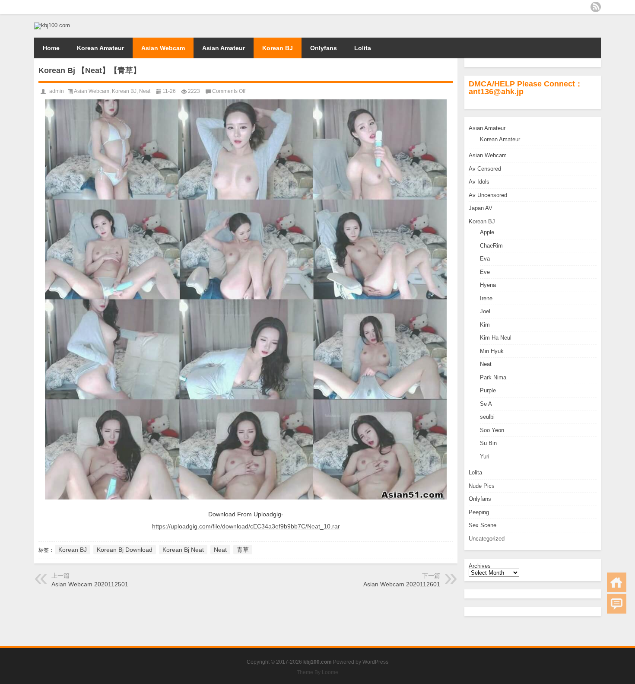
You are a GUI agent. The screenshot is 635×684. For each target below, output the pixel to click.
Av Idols (479, 181)
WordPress (375, 662)
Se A (486, 404)
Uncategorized (487, 538)
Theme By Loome (317, 672)
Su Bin (488, 443)
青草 (243, 549)
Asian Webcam (163, 48)
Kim (485, 324)
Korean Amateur (100, 48)
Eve (485, 272)
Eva (485, 258)
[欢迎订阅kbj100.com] (596, 7)
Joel (485, 311)
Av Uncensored (488, 195)
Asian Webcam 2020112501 (89, 584)
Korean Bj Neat (183, 549)
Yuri (484, 456)
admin (56, 91)
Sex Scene (482, 525)
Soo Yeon (492, 430)
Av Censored (485, 168)
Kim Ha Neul (495, 337)
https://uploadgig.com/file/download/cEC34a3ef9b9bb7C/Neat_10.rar (246, 526)
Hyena (488, 285)
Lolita (362, 48)
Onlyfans (323, 48)
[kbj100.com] (52, 25)
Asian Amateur (223, 48)
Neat (486, 364)
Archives (480, 566)
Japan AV (480, 208)
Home (51, 48)
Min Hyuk (492, 351)
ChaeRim (491, 245)
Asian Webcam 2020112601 (401, 584)
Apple (487, 232)
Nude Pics (482, 486)
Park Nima (493, 377)
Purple (488, 390)
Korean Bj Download (124, 549)
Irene (486, 298)
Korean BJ (277, 48)
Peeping (479, 512)
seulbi (487, 417)
